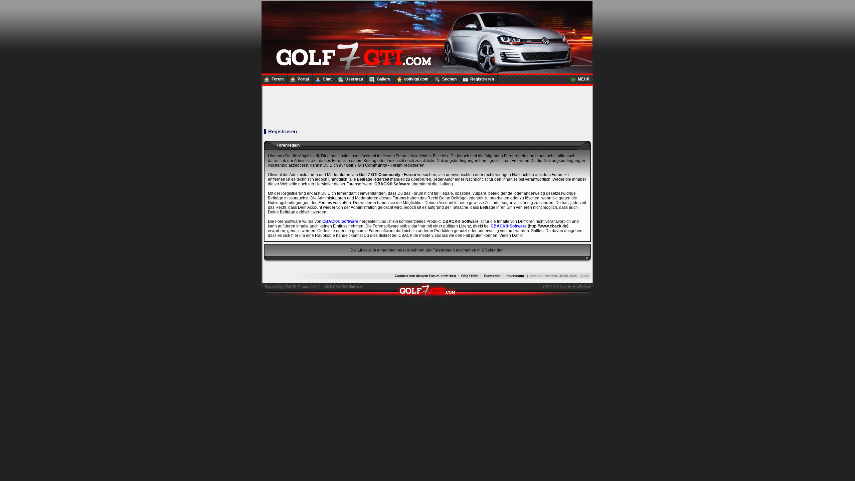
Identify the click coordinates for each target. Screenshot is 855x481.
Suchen (449, 79)
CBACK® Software (340, 221)
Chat (327, 79)
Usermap (354, 79)
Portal (303, 79)
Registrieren (482, 79)
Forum (278, 79)
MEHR (584, 79)
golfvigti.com (416, 79)
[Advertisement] (427, 100)
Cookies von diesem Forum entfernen (425, 276)
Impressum (515, 276)
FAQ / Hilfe (469, 276)
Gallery (383, 79)
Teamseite (492, 276)
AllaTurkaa (581, 287)
